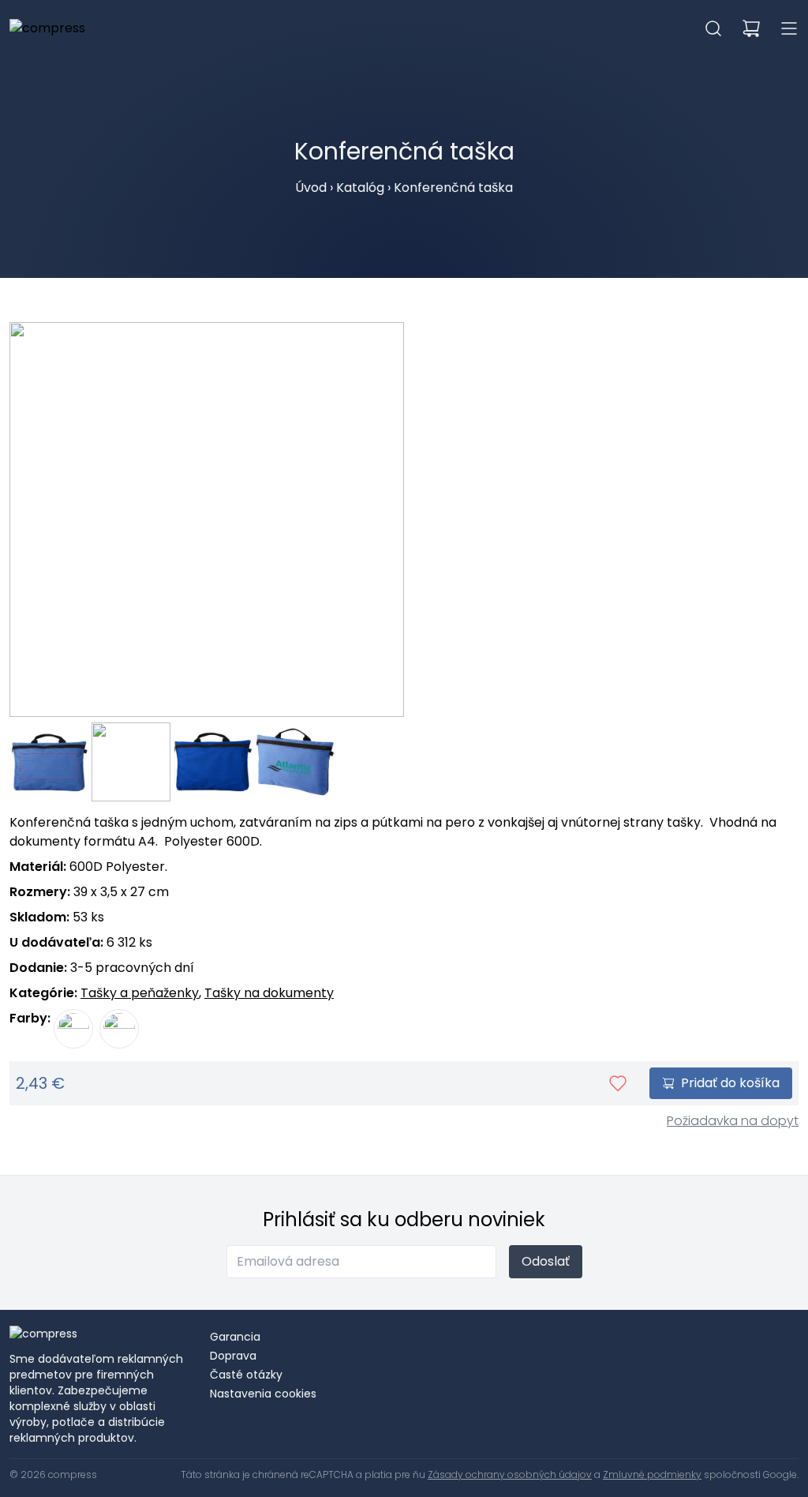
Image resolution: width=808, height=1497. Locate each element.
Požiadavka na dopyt (733, 1121)
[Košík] (751, 28)
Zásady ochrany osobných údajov (510, 1474)
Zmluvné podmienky (652, 1474)
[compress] (47, 28)
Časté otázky (246, 1375)
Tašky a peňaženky (139, 993)
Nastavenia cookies (263, 1393)
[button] (713, 28)
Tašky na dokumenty (269, 993)
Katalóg (360, 187)
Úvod (311, 187)
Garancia (235, 1337)
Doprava (233, 1356)
